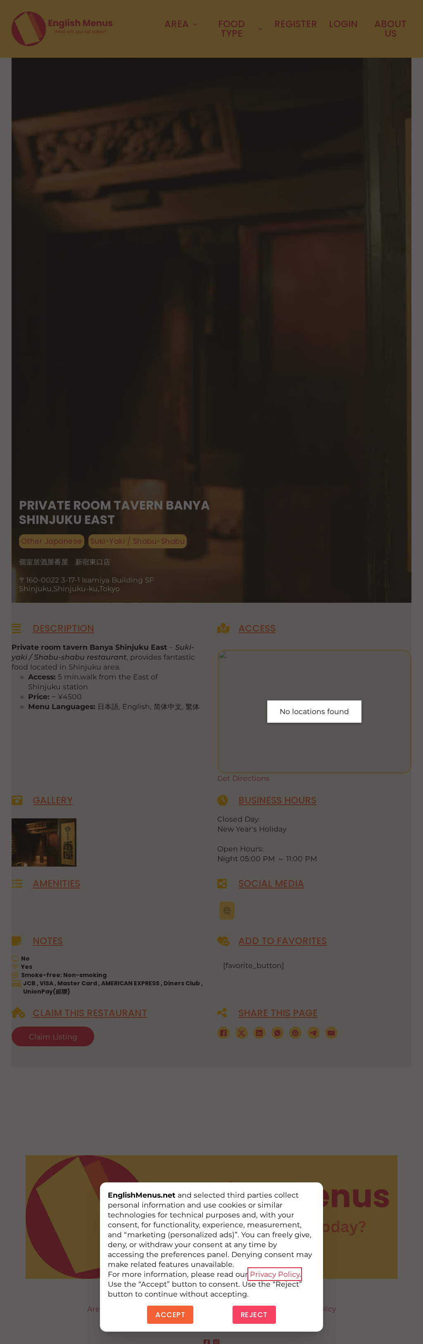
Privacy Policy (274, 1274)
